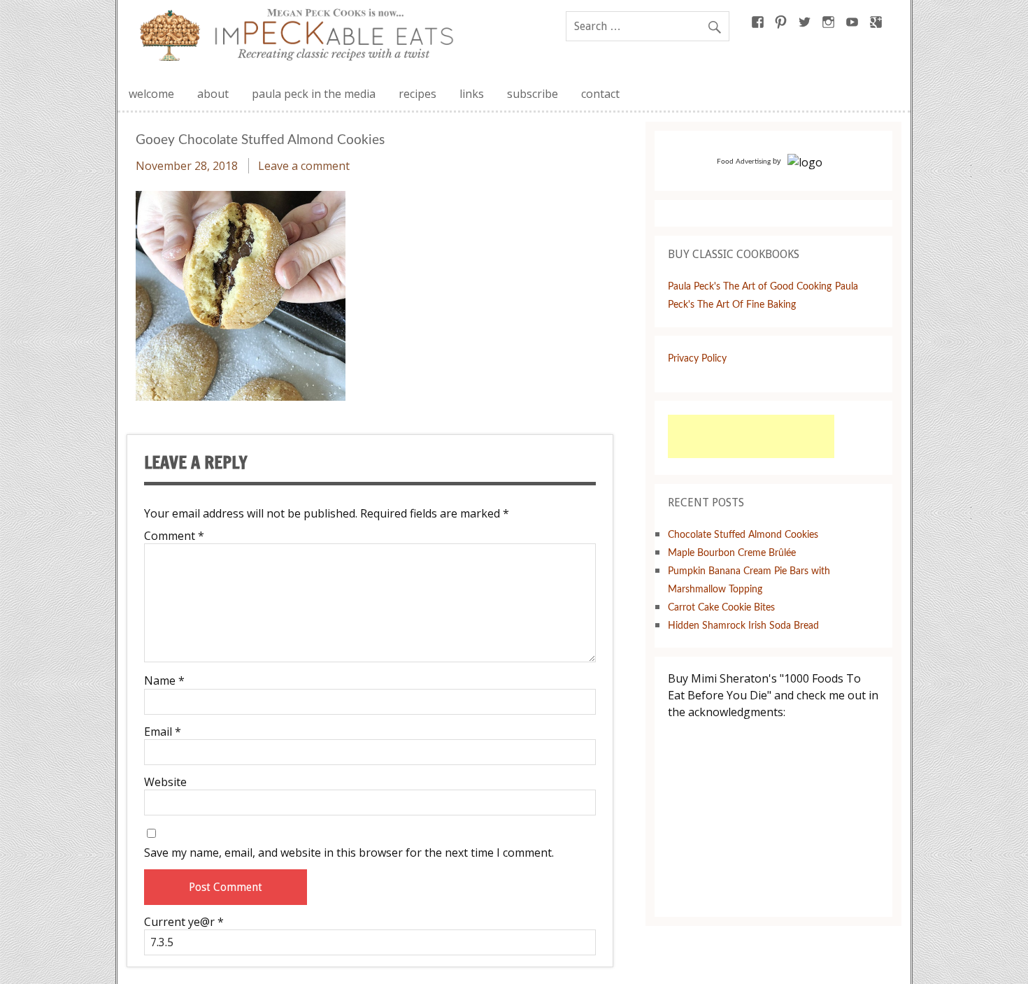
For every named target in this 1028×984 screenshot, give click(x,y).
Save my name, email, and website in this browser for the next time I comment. (349, 852)
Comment (174, 535)
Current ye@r (184, 921)
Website (165, 781)
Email (162, 731)
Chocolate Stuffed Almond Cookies (743, 534)
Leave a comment (304, 165)
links (471, 93)
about (213, 93)
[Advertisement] (751, 436)
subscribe (532, 93)
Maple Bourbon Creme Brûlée (732, 553)
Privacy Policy (697, 358)
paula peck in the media (314, 93)
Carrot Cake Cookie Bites (721, 607)
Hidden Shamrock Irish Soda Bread (743, 625)
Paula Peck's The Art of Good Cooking (749, 286)
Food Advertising (744, 161)
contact (600, 93)
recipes (417, 93)
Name (164, 680)
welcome (151, 93)
